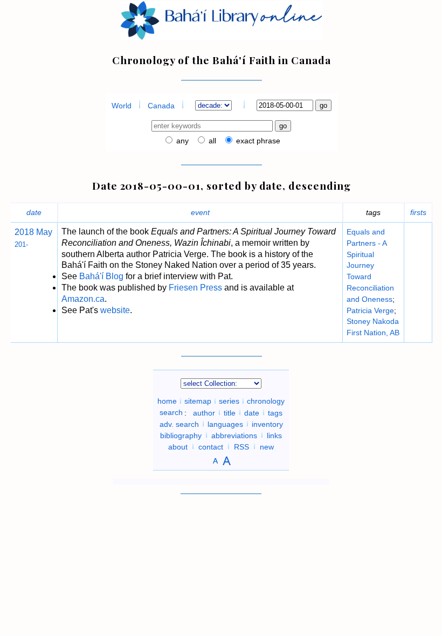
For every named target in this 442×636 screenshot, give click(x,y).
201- (21, 244)
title (230, 412)
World (122, 105)
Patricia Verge (370, 310)
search (171, 412)
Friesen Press (195, 287)
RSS (241, 446)
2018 (24, 232)
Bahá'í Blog (101, 276)
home (167, 401)
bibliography (181, 435)
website (115, 310)
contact (210, 446)
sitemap (197, 401)
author (204, 412)
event (200, 212)
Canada (161, 105)
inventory (267, 423)
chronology (266, 401)
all (211, 140)
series (229, 401)
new (267, 446)
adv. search (179, 423)
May (43, 232)
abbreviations (234, 435)
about (178, 446)
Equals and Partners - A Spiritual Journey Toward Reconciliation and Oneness (370, 265)
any (181, 140)
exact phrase (257, 140)
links (274, 435)
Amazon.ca (83, 298)
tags (275, 412)
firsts (418, 212)
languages (225, 423)
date (34, 212)
